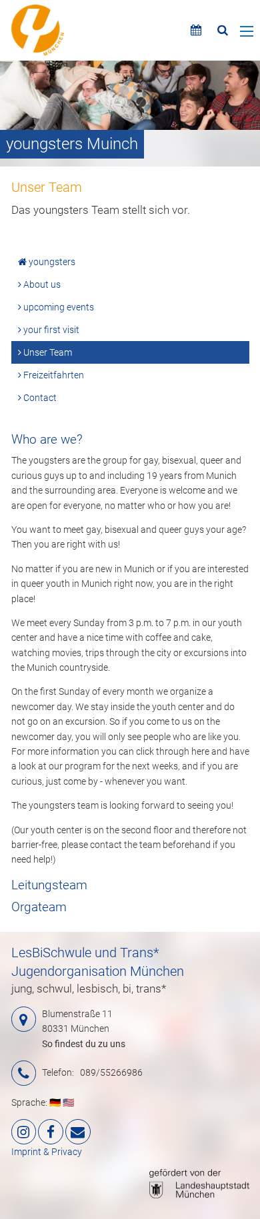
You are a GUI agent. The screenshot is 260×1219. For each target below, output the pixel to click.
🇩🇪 (55, 1102)
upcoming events (57, 307)
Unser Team (46, 352)
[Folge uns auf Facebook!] (50, 1131)
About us (41, 284)
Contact (39, 397)
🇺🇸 (68, 1102)
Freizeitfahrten (52, 375)
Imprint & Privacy (46, 1151)
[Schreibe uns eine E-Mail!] (78, 1131)
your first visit (50, 329)
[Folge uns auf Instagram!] (24, 1131)
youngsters (51, 261)
